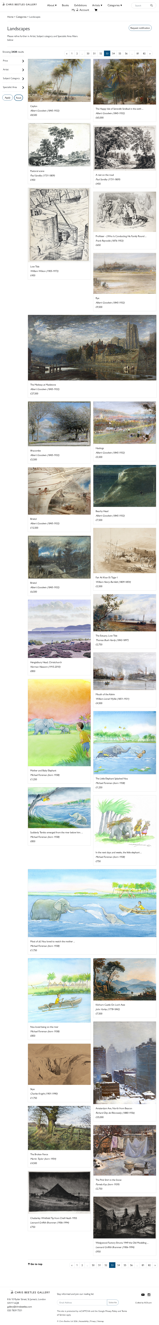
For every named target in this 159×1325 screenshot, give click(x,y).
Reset (18, 97)
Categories (21, 16)
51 (94, 53)
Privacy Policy (111, 1310)
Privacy (93, 1321)
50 (88, 53)
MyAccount (80, 10)
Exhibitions (80, 5)
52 (101, 53)
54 (113, 53)
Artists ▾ (97, 5)
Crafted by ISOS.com (143, 1302)
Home (10, 16)
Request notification (140, 28)
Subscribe (113, 1302)
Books (65, 5)
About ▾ (52, 5)
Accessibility (84, 1321)
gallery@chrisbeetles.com (19, 1306)
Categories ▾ (115, 5)
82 (144, 53)
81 (138, 53)
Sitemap (100, 1321)
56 (126, 53)
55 (120, 53)
